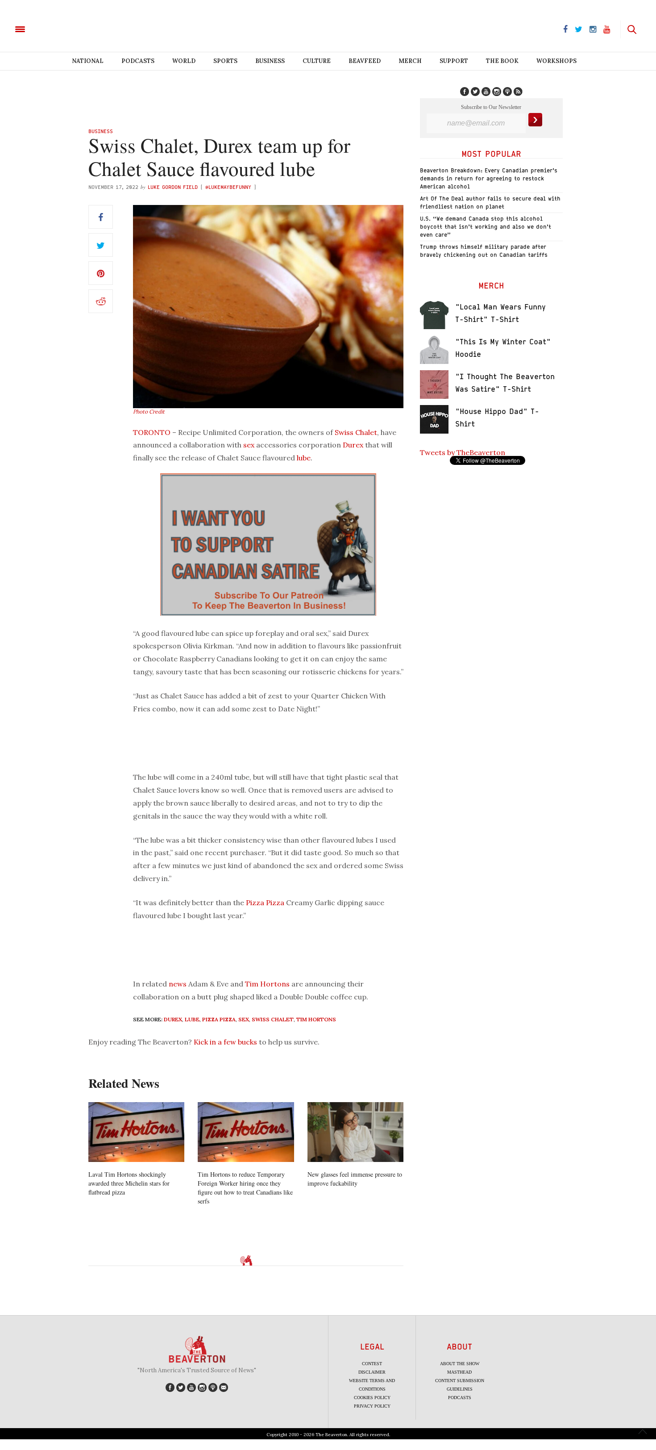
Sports (225, 61)
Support (454, 61)
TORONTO (151, 432)
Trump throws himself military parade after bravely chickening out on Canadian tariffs (484, 250)
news (178, 983)
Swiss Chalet (356, 432)
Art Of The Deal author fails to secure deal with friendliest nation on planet (490, 202)
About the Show (459, 1363)
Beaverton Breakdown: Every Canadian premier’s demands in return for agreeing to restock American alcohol (488, 178)
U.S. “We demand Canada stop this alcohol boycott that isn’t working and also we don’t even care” (485, 226)
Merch (410, 61)
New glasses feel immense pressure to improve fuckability (354, 1178)
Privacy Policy (372, 1406)
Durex (353, 444)
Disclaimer (372, 1372)
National (88, 61)
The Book (502, 61)
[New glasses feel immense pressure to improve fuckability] (355, 1132)
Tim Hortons (267, 983)
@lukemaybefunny (229, 187)
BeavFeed (365, 61)
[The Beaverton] (50, 28)
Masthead (459, 1372)
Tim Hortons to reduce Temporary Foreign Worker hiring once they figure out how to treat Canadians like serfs (245, 1187)
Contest (372, 1363)
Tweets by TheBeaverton (462, 452)
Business (270, 61)
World (183, 61)
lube (304, 457)
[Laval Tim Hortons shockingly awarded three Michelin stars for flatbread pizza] (136, 1132)
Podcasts (137, 61)
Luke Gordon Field (173, 187)
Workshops (556, 61)
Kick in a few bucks (225, 1041)
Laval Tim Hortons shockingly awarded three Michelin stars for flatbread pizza (129, 1183)
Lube (192, 1019)
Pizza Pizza (265, 902)
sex (248, 444)
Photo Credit (149, 411)
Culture (317, 61)
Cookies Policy (372, 1397)
